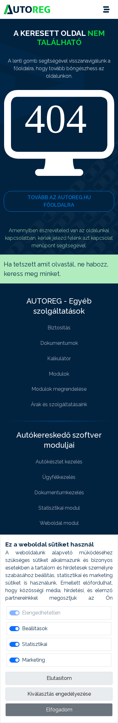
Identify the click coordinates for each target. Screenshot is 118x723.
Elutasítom (59, 678)
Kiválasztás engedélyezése (59, 694)
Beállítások (35, 628)
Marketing (33, 660)
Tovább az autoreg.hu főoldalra (59, 201)
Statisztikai (34, 644)
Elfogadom (59, 710)
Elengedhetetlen (41, 613)
